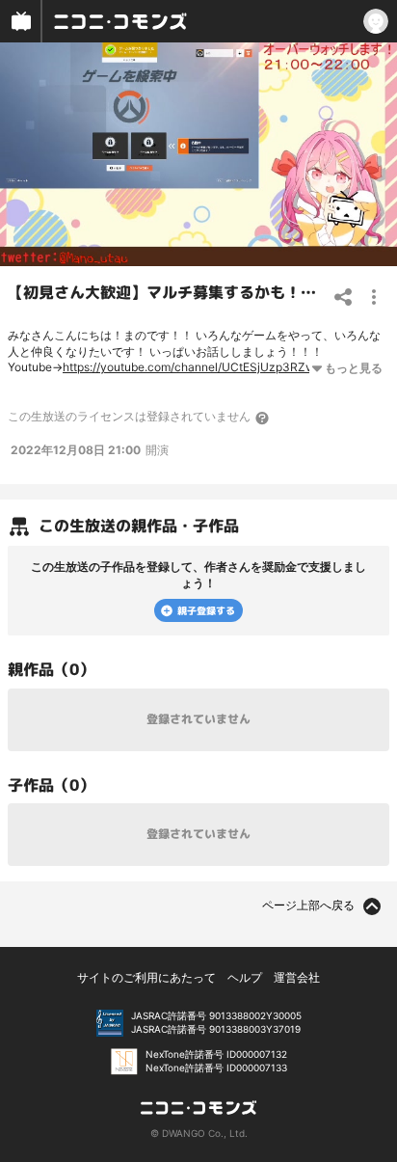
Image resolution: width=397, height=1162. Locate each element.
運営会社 (297, 977)
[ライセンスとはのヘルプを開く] (263, 417)
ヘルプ (244, 977)
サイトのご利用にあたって (146, 977)
